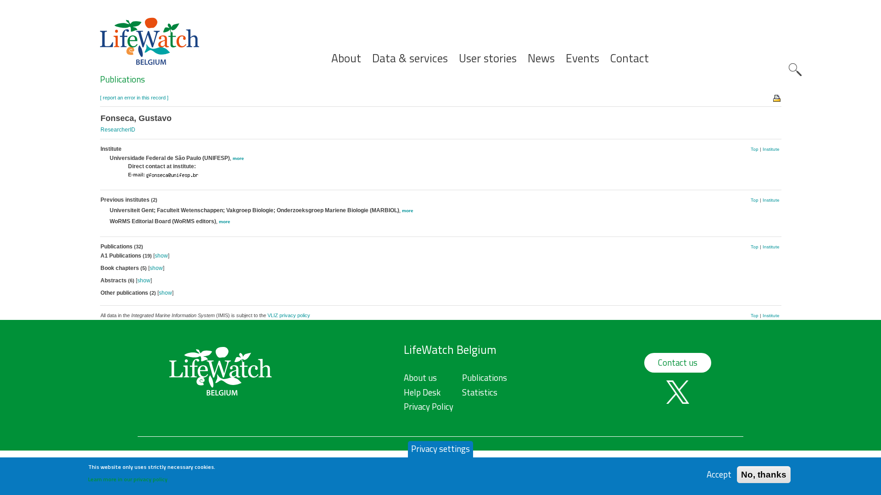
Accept (719, 474)
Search (795, 69)
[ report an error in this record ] (134, 97)
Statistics (479, 392)
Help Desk (422, 392)
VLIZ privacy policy (289, 315)
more (238, 158)
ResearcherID (117, 129)
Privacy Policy (428, 406)
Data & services (410, 58)
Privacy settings (440, 448)
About (346, 58)
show (161, 256)
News (541, 58)
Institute (771, 149)
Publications (122, 79)
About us (420, 377)
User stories (488, 58)
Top (754, 149)
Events (582, 58)
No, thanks (763, 474)
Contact (629, 58)
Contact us (677, 362)
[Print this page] (777, 98)
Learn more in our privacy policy (127, 479)
